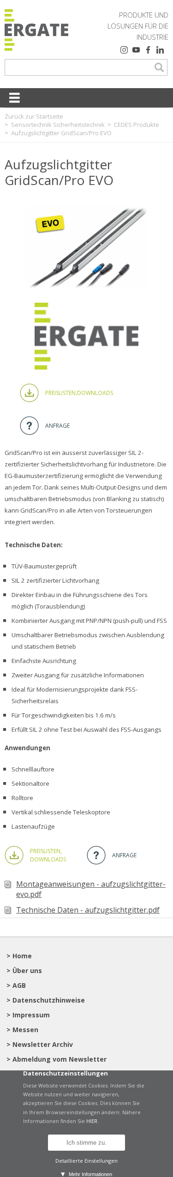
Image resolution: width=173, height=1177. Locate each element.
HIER (91, 1120)
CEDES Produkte (136, 124)
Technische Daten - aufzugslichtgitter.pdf (88, 910)
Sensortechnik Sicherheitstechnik (58, 124)
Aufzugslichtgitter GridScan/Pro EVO (61, 133)
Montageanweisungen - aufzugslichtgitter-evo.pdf (91, 889)
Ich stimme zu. (86, 1142)
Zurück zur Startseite (34, 116)
